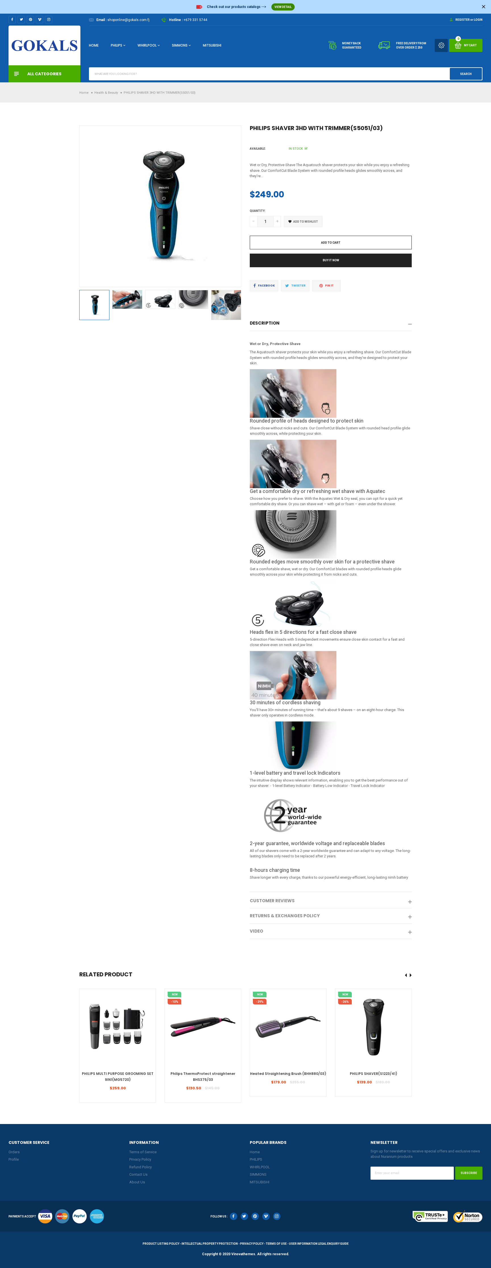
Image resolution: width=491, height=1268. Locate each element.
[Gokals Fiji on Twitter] (21, 19)
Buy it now (331, 260)
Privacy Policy (140, 1159)
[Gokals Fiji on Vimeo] (39, 19)
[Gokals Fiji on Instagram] (48, 19)
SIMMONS (180, 45)
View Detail (283, 7)
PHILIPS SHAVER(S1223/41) (373, 1073)
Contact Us (138, 1174)
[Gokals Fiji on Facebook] (12, 19)
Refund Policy (140, 1167)
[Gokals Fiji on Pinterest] (30, 19)
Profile (14, 1159)
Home (94, 45)
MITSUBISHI (212, 45)
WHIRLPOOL (147, 45)
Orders (14, 1152)
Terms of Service (143, 1152)
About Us (137, 1182)
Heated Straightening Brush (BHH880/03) (288, 1073)
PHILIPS (116, 45)
